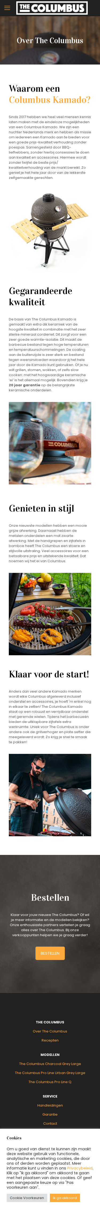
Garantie (50, 1114)
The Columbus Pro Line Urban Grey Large (50, 1072)
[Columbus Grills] (52, 8)
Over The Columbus (50, 1031)
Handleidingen (50, 1105)
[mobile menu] (7, 8)
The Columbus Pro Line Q (50, 1081)
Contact (50, 1123)
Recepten (50, 1040)
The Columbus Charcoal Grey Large (50, 1063)
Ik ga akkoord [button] (65, 1197)
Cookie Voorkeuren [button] (27, 1197)
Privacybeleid (80, 1168)
